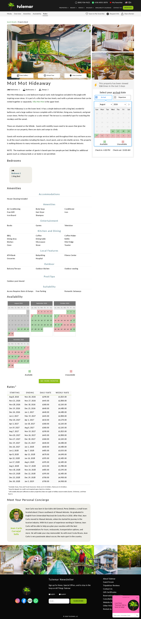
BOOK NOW (128, 7)
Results (11, 22)
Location (77, 75)
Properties (63, 7)
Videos (80, 7)
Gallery (24, 75)
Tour (50, 75)
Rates (45, 14)
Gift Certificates (109, 592)
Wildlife (89, 7)
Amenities (27, 14)
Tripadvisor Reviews (111, 586)
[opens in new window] (17, 603)
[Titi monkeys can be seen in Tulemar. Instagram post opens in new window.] (35, 560)
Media (9, 14)
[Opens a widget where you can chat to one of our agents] (126, 606)
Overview (17, 14)
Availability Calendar (103, 7)
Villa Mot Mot (38, 102)
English (52, 594)
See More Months (49, 381)
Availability (37, 14)
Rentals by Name (110, 609)
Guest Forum (108, 582)
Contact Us (117, 7)
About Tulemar (109, 579)
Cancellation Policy (111, 599)
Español (63, 594)
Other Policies (109, 606)
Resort (72, 7)
